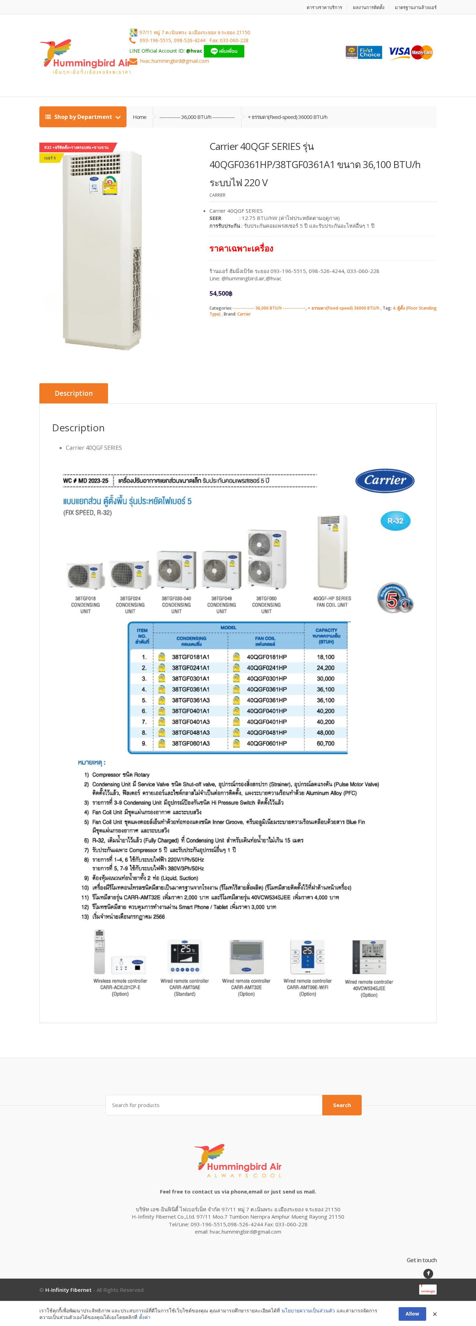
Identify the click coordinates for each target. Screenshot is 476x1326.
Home (139, 116)
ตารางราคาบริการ (324, 7)
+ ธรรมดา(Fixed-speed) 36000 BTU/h (343, 308)
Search (342, 1104)
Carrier (244, 314)
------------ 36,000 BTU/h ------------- (269, 308)
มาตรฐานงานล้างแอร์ (416, 7)
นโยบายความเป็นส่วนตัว (308, 1310)
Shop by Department (83, 117)
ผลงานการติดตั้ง (368, 7)
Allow (412, 1313)
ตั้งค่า (145, 1317)
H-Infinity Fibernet (68, 1289)
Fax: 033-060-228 (228, 40)
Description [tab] (74, 393)
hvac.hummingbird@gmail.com (174, 61)
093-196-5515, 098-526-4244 (173, 40)
